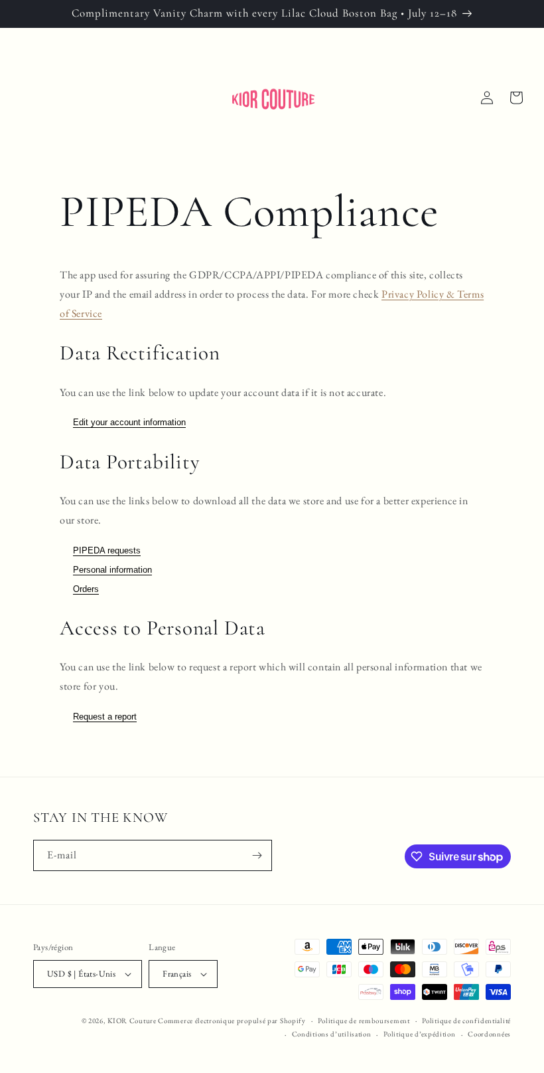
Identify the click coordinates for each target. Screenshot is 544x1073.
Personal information (112, 570)
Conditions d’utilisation (332, 1033)
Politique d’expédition (419, 1033)
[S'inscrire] (256, 855)
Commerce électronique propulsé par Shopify (231, 1020)
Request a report (105, 717)
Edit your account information (129, 422)
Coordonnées (489, 1033)
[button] (516, 97)
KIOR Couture (131, 1020)
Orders (86, 589)
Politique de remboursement (363, 1020)
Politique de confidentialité (466, 1020)
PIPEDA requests (107, 550)
